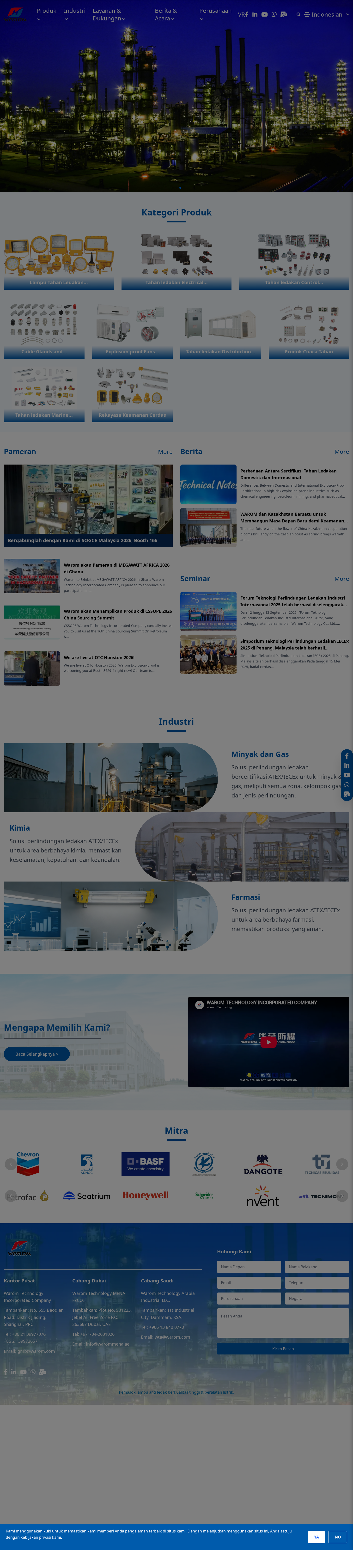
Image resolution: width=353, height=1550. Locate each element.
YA (316, 1537)
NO (338, 1537)
